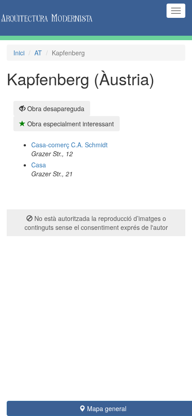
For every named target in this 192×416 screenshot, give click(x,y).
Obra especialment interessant (69, 123)
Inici (19, 52)
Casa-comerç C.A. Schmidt (69, 144)
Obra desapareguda (54, 108)
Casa (38, 164)
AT (38, 52)
